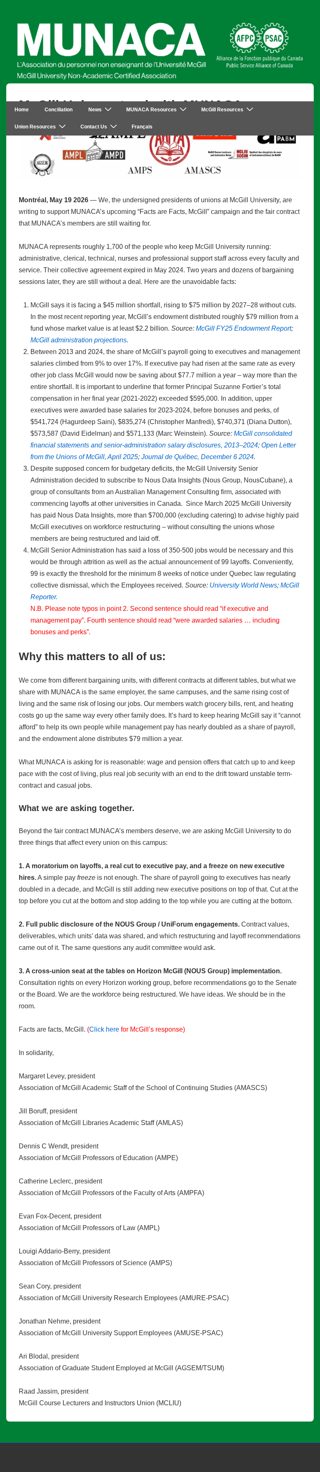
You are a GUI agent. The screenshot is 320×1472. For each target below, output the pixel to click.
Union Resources (35, 127)
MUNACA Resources (151, 110)
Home (22, 110)
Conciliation (58, 110)
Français (142, 127)
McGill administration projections (78, 340)
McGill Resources (222, 110)
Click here (104, 1029)
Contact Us (93, 127)
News (95, 110)
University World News (243, 585)
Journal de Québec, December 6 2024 (197, 456)
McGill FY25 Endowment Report (243, 328)
